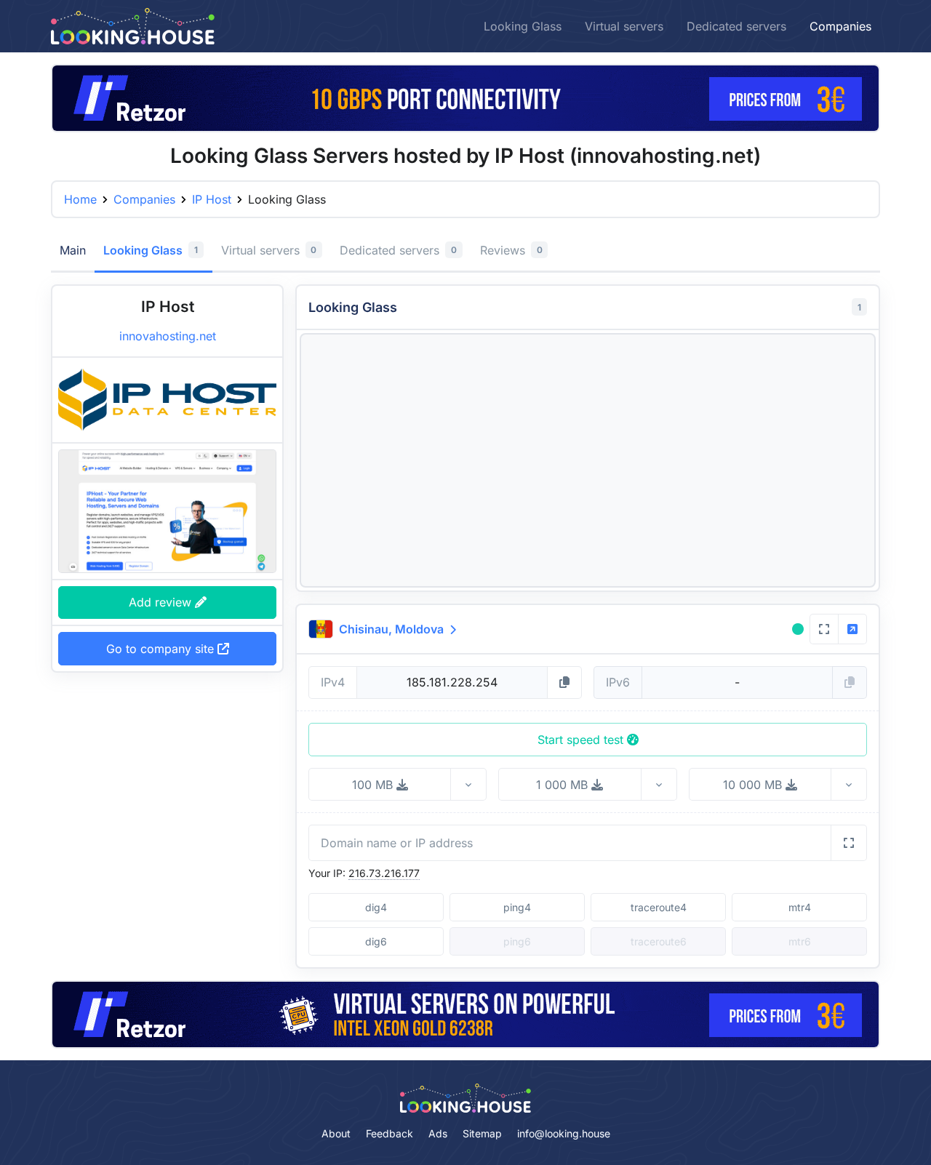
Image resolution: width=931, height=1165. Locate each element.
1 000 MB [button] (563, 784)
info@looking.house (563, 1133)
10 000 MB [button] (754, 784)
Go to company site (161, 648)
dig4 (376, 907)
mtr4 (799, 907)
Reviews (511, 250)
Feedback (389, 1133)
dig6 (376, 941)
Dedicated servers (736, 26)
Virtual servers (624, 26)
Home (80, 199)
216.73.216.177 (384, 873)
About (336, 1133)
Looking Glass (523, 26)
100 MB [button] (374, 784)
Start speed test (582, 739)
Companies (840, 26)
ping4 (517, 907)
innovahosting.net (167, 336)
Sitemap (482, 1133)
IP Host (211, 199)
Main (73, 250)
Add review (162, 602)
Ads (437, 1133)
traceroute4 (659, 907)
